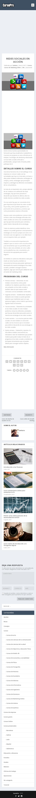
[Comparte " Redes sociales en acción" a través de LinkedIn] (25, 361)
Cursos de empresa (10, 712)
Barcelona (9, 730)
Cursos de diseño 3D (12, 653)
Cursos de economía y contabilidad (17, 658)
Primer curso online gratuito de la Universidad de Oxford (15, 516)
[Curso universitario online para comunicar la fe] (18, 480)
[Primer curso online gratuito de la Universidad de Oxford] (18, 505)
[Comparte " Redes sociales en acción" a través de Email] (18, 365)
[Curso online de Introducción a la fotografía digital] (18, 531)
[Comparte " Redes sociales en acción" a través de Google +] (14, 361)
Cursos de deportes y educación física (18, 649)
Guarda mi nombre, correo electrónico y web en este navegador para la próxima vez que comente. (17, 593)
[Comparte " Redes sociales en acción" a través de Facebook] (7, 361)
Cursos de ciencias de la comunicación (18, 640)
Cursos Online (8, 721)
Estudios (6, 757)
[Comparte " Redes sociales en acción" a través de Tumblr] (18, 361)
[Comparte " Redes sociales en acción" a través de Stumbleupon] (14, 365)
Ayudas (6, 617)
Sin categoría (8, 780)
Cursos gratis (8, 717)
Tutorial (6, 785)
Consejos (6, 626)
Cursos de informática (13, 685)
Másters (6, 767)
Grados (6, 762)
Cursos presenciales (10, 726)
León (8, 739)
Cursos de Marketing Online (12, 67)
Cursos (30, 65)
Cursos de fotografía (13, 667)
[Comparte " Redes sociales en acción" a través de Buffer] (29, 361)
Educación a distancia (11, 753)
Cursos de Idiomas (12, 680)
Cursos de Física (11, 662)
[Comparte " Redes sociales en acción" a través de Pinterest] (22, 361)
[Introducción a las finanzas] (18, 456)
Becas (5, 621)
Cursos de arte (11, 635)
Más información (9, 347)
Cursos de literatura (12, 694)
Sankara (15, 65)
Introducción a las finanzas (13, 467)
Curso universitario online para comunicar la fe (14, 491)
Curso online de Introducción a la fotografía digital (15, 544)
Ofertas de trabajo (10, 771)
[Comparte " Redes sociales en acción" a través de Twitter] (10, 361)
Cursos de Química (12, 708)
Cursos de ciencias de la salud (16, 644)
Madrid (8, 744)
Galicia (8, 735)
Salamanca (10, 748)
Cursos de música (12, 703)
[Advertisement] (18, 32)
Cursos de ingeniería (13, 689)
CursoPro (16, 793)
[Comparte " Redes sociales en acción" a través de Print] (22, 365)
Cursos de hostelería (13, 676)
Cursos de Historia (12, 671)
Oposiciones (7, 776)
